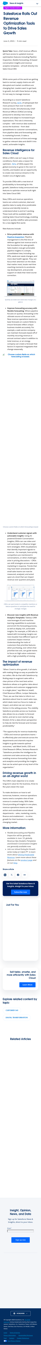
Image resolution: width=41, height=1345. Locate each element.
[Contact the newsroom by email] (30, 1307)
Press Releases (20, 1293)
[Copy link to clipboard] (24, 875)
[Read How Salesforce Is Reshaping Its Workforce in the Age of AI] (20, 1174)
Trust (5, 1338)
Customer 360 (12, 1010)
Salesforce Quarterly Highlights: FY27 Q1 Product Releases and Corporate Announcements (19, 1080)
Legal (5, 1333)
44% (19, 103)
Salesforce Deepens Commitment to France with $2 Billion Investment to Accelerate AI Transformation (20, 959)
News (20, 1280)
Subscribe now (20, 892)
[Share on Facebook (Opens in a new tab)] (18, 875)
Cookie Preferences (23, 1338)
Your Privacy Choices (14, 1341)
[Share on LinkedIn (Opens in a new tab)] (5, 875)
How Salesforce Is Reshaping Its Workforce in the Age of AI (17, 1188)
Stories (20, 1287)
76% (14, 164)
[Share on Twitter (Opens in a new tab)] (11, 875)
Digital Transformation (13, 8)
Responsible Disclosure (26, 1335)
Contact (11, 1338)
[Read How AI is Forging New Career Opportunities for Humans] (20, 1139)
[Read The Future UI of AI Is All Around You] (14, 924)
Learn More (27, 985)
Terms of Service (15, 1333)
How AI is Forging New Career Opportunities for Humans (16, 1153)
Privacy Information (10, 1335)
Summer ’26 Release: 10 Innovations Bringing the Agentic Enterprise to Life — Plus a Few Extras (20, 1117)
